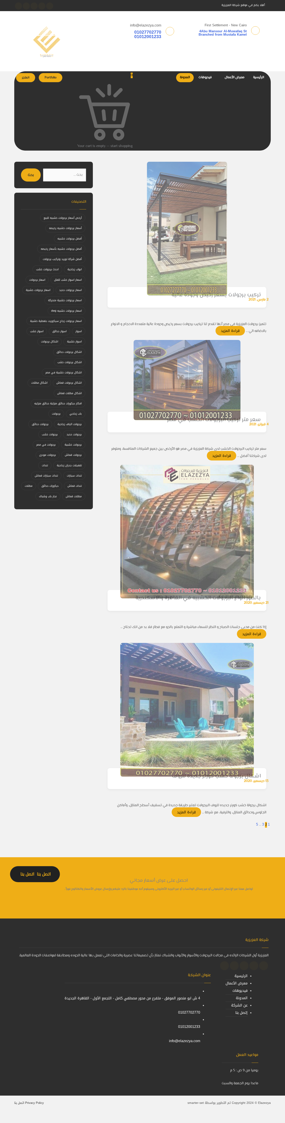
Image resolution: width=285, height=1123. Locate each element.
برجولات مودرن (47, 454)
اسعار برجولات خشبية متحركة (65, 300)
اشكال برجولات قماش (69, 382)
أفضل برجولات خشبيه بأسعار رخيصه (61, 248)
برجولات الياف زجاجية (69, 424)
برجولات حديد (74, 434)
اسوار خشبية (74, 341)
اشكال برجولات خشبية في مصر (63, 372)
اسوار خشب (36, 331)
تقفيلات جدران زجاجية (69, 465)
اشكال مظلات (39, 382)
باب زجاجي (75, 413)
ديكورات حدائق (50, 485)
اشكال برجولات (49, 341)
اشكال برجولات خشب (69, 362)
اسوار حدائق (59, 331)
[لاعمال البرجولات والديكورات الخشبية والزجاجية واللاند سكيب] (46, 41)
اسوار (78, 331)
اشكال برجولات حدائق (69, 352)
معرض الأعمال (237, 983)
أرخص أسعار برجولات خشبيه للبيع (63, 217)
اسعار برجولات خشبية (38, 290)
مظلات (29, 485)
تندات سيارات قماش (46, 475)
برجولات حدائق (40, 424)
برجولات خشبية (73, 444)
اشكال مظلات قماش (69, 393)
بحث (31, 175)
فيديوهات (240, 990)
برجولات (56, 413)
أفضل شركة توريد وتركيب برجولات (62, 259)
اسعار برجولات (37, 279)
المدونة (242, 997)
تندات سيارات (74, 475)
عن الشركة (239, 1005)
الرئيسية (241, 975)
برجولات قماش (73, 454)
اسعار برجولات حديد (70, 290)
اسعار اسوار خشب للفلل (68, 279)
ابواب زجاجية (74, 269)
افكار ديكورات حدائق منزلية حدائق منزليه (58, 403)
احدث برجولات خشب (47, 269)
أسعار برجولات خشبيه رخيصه (65, 228)
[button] (49, 6)
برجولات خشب (50, 434)
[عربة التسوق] (138, 145)
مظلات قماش (74, 496)
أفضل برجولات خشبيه (69, 238)
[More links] (170, 77)
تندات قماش (74, 485)
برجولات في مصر (46, 444)
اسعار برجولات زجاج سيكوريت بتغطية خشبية (56, 321)
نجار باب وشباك (48, 496)
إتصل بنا (241, 1012)
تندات (45, 465)
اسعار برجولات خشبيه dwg (66, 310)
